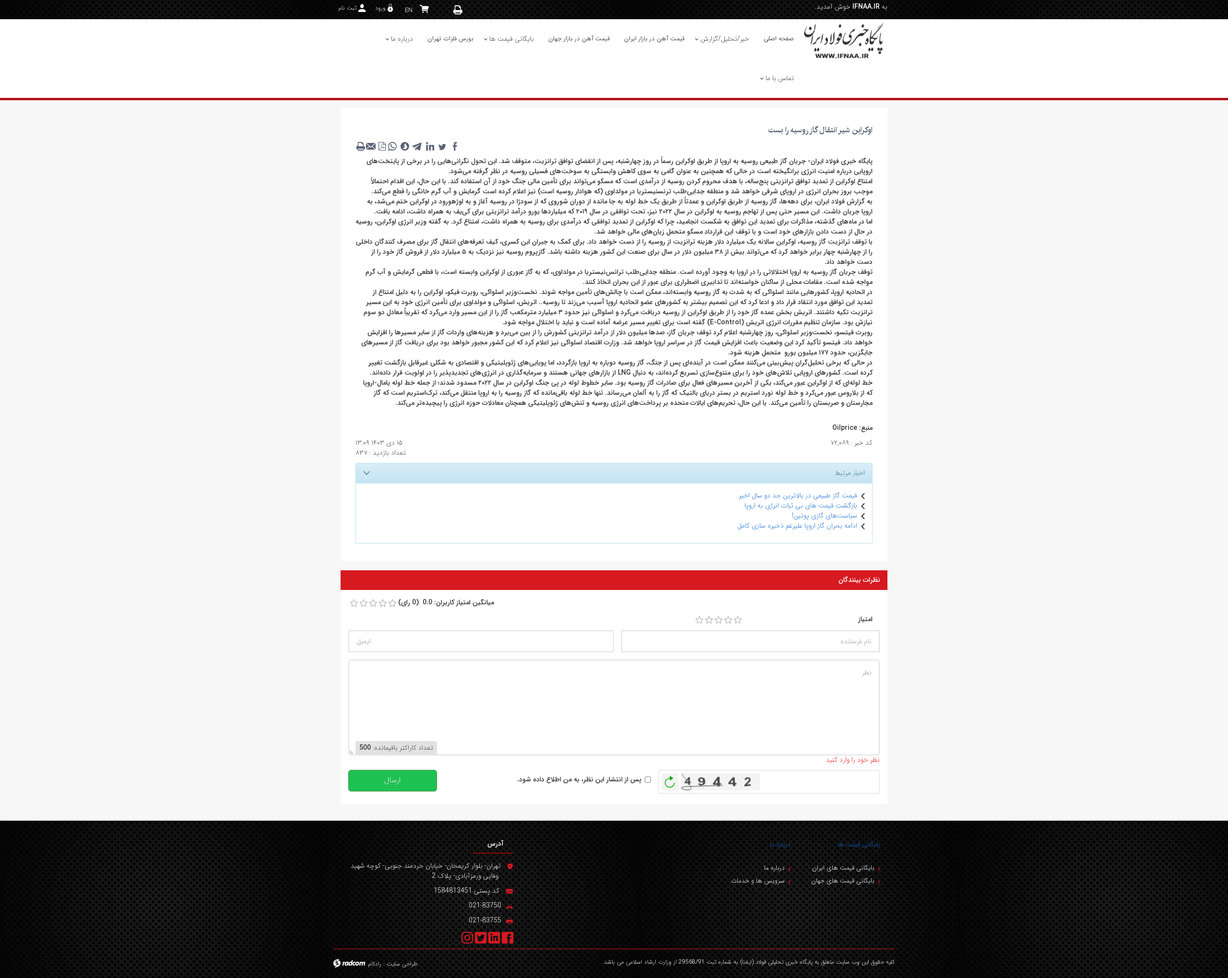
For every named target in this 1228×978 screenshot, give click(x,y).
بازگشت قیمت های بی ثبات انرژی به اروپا (800, 505)
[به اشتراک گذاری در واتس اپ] (392, 146)
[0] (354, 603)
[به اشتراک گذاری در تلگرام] (417, 146)
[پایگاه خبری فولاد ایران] (844, 40)
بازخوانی (670, 779)
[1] (699, 620)
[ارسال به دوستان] (371, 146)
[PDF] (382, 146)
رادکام (374, 963)
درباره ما (780, 844)
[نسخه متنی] (360, 146)
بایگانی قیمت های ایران (843, 868)
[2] (709, 620)
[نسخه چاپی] (458, 9)
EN (409, 10)
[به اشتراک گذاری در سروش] (405, 146)
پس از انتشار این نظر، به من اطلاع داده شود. (579, 780)
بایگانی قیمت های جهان (842, 881)
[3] (718, 620)
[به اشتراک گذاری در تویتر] (442, 146)
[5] (737, 620)
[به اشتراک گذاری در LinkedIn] (429, 146)
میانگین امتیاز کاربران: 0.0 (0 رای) (446, 603)
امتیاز (865, 619)
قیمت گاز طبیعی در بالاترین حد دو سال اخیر (798, 495)
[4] (728, 620)
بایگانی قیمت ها (859, 844)
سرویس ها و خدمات (758, 881)
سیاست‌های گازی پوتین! (824, 515)
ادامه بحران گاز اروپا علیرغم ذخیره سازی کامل (797, 525)
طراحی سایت (402, 963)
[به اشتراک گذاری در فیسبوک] (454, 146)
